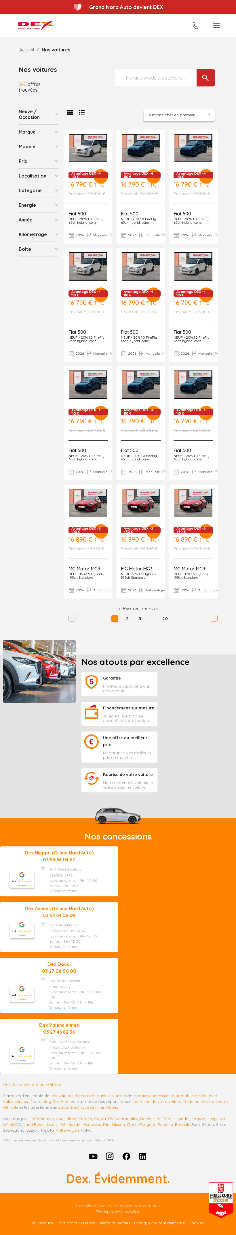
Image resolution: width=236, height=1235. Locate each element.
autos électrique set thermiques (88, 1107)
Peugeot (147, 1124)
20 (165, 618)
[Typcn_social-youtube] (93, 1156)
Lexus (52, 1124)
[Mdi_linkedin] (143, 1156)
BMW (71, 1118)
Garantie (112, 678)
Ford (167, 1118)
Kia (222, 1118)
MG (63, 1124)
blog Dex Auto (56, 1101)
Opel (131, 1124)
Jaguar (198, 1118)
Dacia (145, 1118)
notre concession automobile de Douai (175, 1095)
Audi (60, 1118)
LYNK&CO (12, 1124)
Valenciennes (15, 1101)
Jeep (212, 1118)
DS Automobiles (123, 1118)
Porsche (165, 1124)
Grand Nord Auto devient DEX (126, 7)
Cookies (196, 1223)
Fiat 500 (77, 214)
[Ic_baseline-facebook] (126, 1156)
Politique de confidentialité (159, 1223)
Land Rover (34, 1124)
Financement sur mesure (128, 708)
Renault (182, 1124)
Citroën (85, 1118)
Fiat (157, 1118)
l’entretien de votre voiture (156, 1101)
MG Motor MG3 (84, 569)
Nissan (118, 1124)
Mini (106, 1124)
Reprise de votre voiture (128, 774)
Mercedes (92, 1124)
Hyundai (181, 1118)
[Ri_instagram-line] (109, 1156)
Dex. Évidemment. (118, 1178)
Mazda (74, 1124)
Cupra (100, 1118)
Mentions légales (114, 1223)
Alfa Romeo (43, 1118)
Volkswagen (67, 1130)
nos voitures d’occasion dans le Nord (85, 1095)
